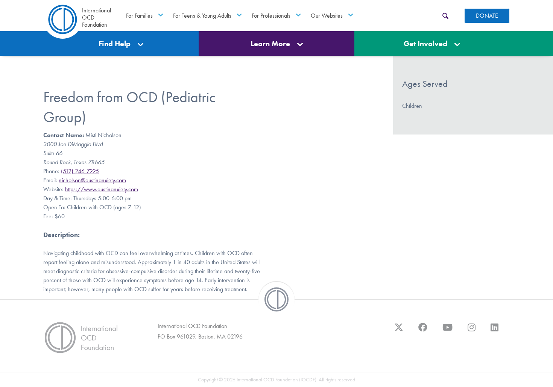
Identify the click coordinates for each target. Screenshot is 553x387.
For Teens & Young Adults (202, 15)
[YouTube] (447, 331)
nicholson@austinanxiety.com (92, 180)
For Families (139, 15)
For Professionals (271, 15)
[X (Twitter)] (398, 331)
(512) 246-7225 (80, 171)
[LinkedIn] (494, 331)
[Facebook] (423, 331)
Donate (487, 15)
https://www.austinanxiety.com (101, 189)
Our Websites (327, 15)
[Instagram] (471, 331)
